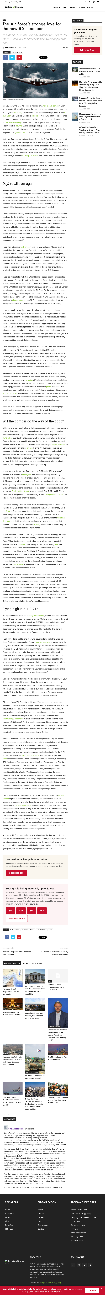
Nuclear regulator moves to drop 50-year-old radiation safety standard (90, 116)
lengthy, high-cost (10, 393)
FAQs (40, 1221)
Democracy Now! (78, 1225)
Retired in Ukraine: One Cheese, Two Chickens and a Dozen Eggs (34, 1015)
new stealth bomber (51, 106)
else (56, 544)
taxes (32, 930)
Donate (82, 7)
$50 (31, 911)
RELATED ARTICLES (12, 963)
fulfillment (22, 544)
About (40, 1209)
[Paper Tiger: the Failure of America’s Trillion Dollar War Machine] (58, 1088)
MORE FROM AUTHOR (32, 963)
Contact (41, 1229)
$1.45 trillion (7, 438)
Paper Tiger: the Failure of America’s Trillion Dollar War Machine (58, 1100)
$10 (10, 911)
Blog (7, 1221)
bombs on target (58, 444)
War (4, 20)
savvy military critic (36, 615)
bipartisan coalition (42, 642)
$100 (42, 911)
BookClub (9, 1225)
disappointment (18, 300)
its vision (29, 380)
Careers (41, 1217)
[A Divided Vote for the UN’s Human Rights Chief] (13, 1004)
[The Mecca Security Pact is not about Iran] (58, 1049)
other (5, 759)
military (25, 930)
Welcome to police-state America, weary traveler (17, 953)
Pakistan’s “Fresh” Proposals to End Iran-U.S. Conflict (11, 991)
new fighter (26, 474)
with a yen (25, 247)
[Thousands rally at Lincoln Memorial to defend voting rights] (75, 69)
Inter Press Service (78, 1233)
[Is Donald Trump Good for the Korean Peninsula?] (35, 1059)
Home (7, 1209)
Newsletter (9, 1213)
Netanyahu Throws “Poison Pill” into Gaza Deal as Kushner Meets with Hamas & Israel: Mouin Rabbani (34, 1104)
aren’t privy (18, 112)
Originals (72, 7)
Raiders (35, 116)
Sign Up (90, 7)
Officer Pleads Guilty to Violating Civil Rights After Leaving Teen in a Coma (89, 130)
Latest (64, 7)
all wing (19, 126)
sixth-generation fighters (55, 494)
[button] (97, 7)
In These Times (77, 1240)
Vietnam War (18, 564)
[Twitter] (94, 2)
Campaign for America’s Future (83, 1217)
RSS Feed (9, 1229)
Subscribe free (16, 873)
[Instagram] (89, 2)
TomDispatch (17, 52)
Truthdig (74, 1229)
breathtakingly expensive (13, 719)
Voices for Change (54, 1026)
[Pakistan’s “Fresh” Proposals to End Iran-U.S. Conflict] (13, 978)
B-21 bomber (14, 930)
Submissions (43, 1225)
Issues (56, 7)
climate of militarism (23, 805)
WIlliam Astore (10, 48)
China (8, 511)
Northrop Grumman (30, 156)
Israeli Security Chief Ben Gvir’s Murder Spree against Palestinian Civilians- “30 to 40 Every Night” (57, 1035)
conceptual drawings (13, 122)
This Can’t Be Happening (81, 1213)
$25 (21, 911)
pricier (48, 387)
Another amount (17, 918)
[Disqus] (35, 1156)
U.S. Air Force (41, 930)
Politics (5, 1094)
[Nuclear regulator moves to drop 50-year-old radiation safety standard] (75, 117)
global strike (20, 132)
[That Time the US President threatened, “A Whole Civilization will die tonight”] (13, 1088)
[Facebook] (85, 2)
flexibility (36, 524)
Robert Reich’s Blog (79, 1209)
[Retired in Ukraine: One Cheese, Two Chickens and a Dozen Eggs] (35, 1004)
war (50, 930)
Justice (5, 1054)
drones (30, 448)
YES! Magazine (77, 1236)
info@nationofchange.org (50, 1282)
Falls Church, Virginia (30, 755)
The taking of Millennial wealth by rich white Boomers (54, 953)
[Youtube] (98, 2)
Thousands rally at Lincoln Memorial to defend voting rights (89, 71)
